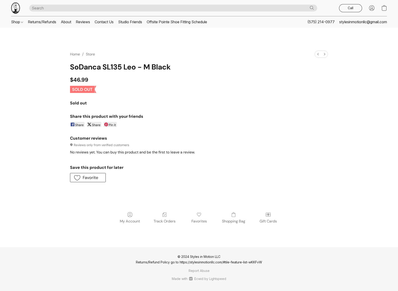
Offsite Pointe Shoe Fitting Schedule (177, 22)
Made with (199, 279)
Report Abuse (199, 271)
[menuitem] (318, 54)
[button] (15, 8)
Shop (16, 22)
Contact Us (104, 22)
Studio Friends (130, 22)
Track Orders (165, 221)
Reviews (83, 22)
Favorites (199, 221)
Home (75, 54)
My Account (130, 221)
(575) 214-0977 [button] (321, 22)
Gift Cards (268, 221)
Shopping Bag (233, 221)
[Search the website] (311, 8)
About (66, 22)
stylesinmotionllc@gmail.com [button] (363, 22)
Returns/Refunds (42, 22)
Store (90, 54)
